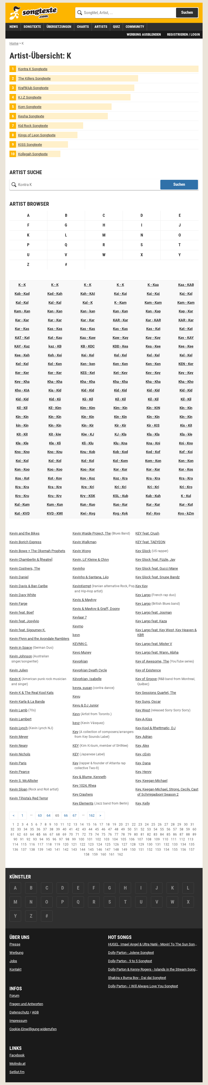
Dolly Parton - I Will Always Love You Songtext (143, 986)
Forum (14, 995)
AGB (35, 1012)
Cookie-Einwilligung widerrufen (33, 1029)
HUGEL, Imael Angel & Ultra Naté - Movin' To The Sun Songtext (155, 944)
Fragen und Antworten (26, 1004)
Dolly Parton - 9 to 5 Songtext (130, 961)
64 (48, 815)
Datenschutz (19, 1012)
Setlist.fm (16, 1072)
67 (74, 815)
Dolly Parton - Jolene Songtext (131, 953)
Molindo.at (17, 1064)
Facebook (17, 1055)
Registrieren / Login (183, 34)
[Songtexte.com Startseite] (35, 13)
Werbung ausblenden (144, 34)
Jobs (13, 961)
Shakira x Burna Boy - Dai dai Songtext (137, 978)
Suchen (187, 12)
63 (40, 815)
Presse (14, 944)
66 (66, 815)
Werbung (16, 953)
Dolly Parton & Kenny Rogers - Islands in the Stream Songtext (154, 969)
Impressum (18, 1021)
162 (92, 815)
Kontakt (15, 969)
